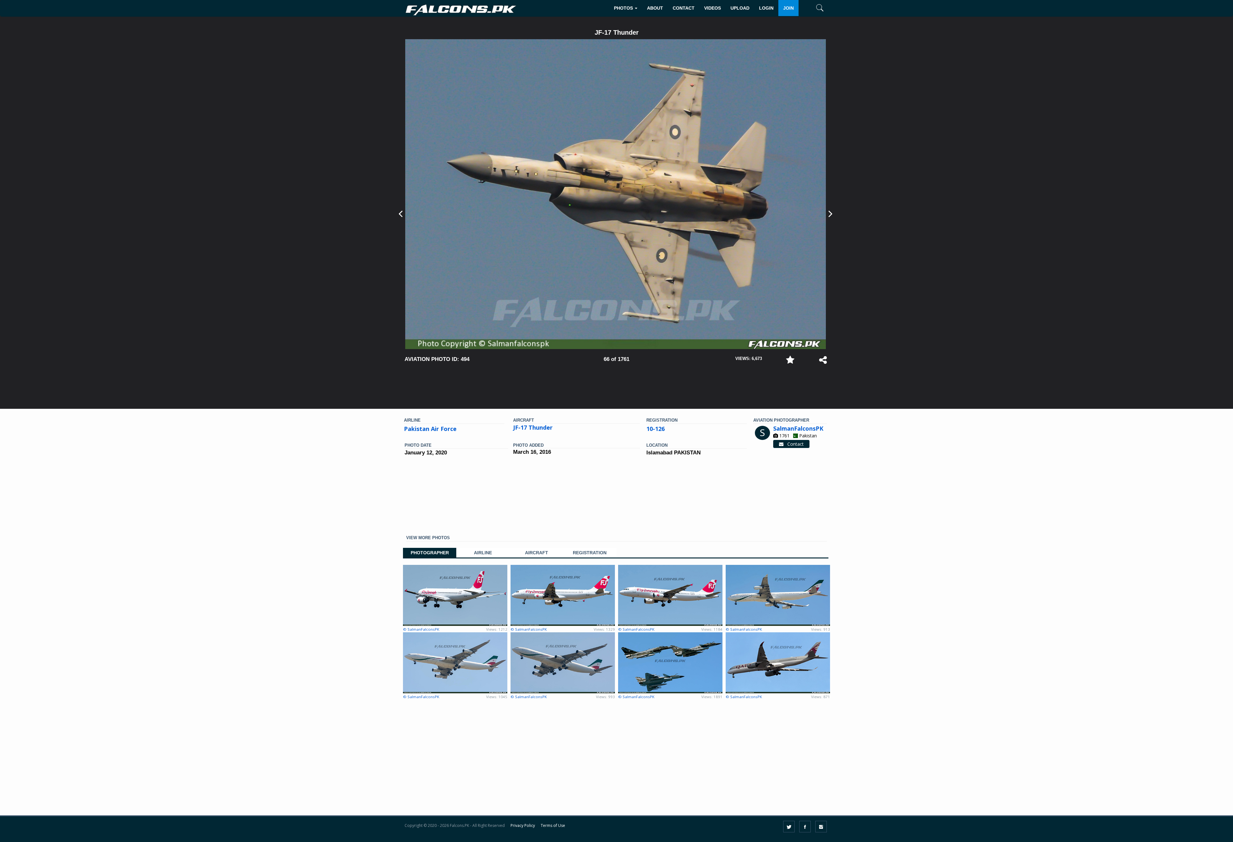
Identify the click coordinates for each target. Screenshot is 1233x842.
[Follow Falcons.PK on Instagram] (821, 826)
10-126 (655, 429)
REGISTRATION (590, 552)
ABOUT (655, 8)
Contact (793, 444)
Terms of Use (553, 825)
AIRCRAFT (536, 552)
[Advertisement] (616, 382)
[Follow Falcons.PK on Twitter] (789, 826)
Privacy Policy (523, 825)
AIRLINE (483, 552)
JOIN (788, 8)
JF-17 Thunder (533, 427)
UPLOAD (739, 8)
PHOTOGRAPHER (430, 552)
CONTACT (684, 8)
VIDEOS (712, 8)
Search (810, 28)
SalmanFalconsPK (798, 428)
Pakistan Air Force (430, 429)
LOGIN (766, 8)
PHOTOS (624, 8)
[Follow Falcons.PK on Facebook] (805, 826)
